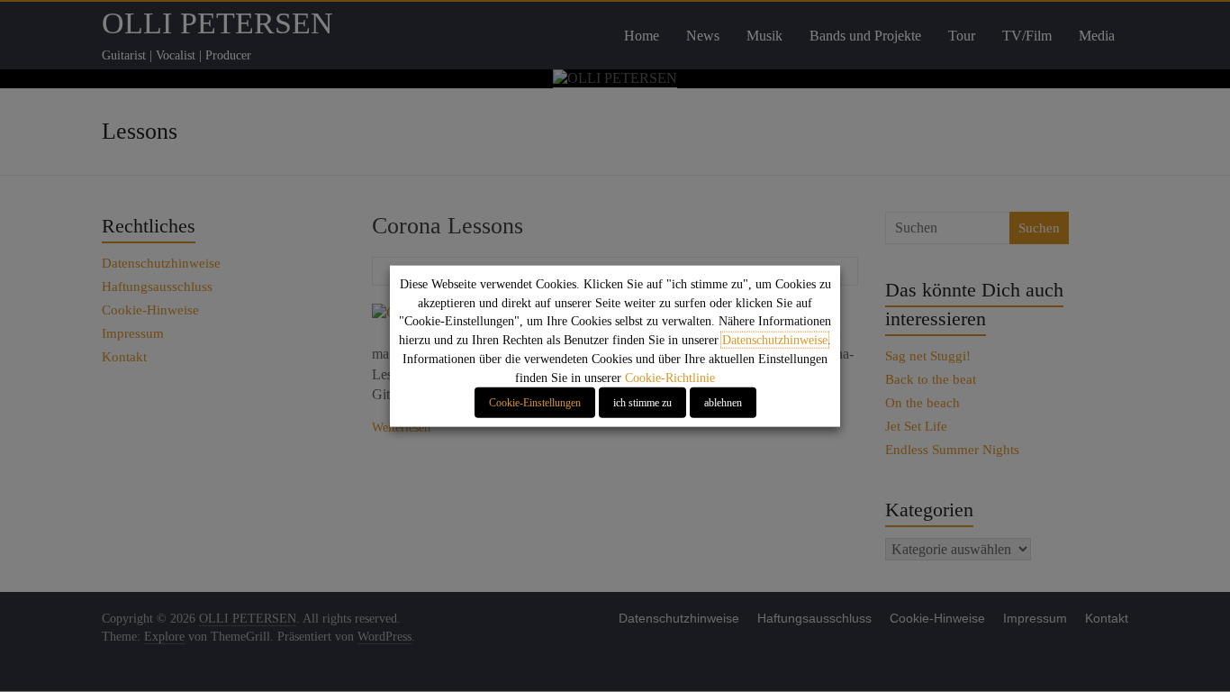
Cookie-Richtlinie (670, 377)
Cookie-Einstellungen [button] (535, 402)
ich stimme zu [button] (642, 402)
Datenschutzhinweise (775, 340)
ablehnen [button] (723, 402)
